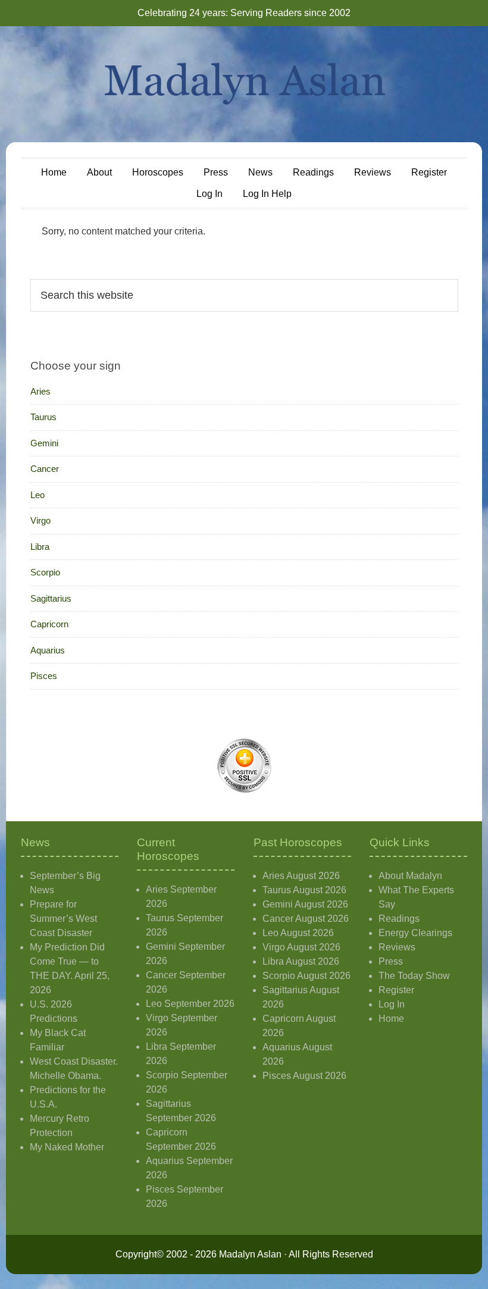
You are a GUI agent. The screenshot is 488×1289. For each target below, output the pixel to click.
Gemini (44, 443)
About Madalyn (410, 876)
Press (390, 961)
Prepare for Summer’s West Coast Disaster (63, 918)
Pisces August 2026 (304, 1076)
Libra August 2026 (300, 961)
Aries (40, 391)
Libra (39, 547)
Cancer (44, 469)
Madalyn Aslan (244, 84)
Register (396, 990)
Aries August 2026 (301, 876)
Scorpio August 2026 (306, 976)
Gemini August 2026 (305, 904)
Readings (399, 918)
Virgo (40, 520)
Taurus (43, 417)
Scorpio (45, 572)
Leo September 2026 (190, 1004)
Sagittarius (50, 598)
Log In (391, 1004)
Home (391, 1018)
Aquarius (47, 650)
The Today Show (414, 976)
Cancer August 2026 (305, 918)
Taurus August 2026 (304, 890)
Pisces (43, 676)
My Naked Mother (67, 1147)
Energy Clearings (415, 933)
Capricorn (49, 624)
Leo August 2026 (298, 933)
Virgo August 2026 (301, 947)
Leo (37, 495)
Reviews (396, 947)
